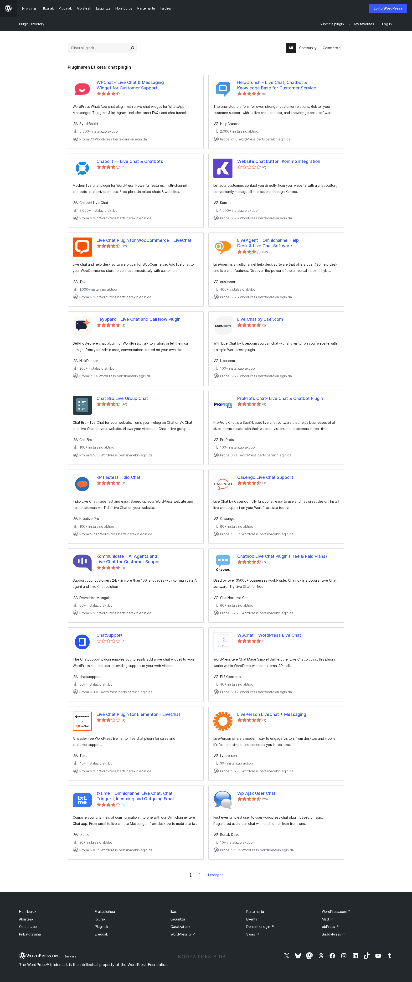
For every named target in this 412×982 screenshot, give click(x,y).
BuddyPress (333, 934)
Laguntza (177, 919)
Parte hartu (255, 912)
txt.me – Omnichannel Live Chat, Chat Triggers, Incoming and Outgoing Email (135, 796)
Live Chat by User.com (260, 319)
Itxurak (100, 919)
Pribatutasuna (30, 934)
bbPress (330, 927)
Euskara (70, 956)
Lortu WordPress (388, 8)
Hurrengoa (214, 875)
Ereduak (101, 934)
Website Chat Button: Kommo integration (278, 161)
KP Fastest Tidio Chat (118, 477)
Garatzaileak (180, 927)
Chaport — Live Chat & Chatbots (130, 161)
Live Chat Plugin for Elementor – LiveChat (138, 714)
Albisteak (26, 919)
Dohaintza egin (260, 927)
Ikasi (173, 912)
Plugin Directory (31, 24)
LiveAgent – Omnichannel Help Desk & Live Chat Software (268, 243)
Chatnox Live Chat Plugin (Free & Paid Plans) (282, 556)
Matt (327, 919)
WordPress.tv (183, 934)
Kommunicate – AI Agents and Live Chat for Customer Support (129, 559)
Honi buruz (27, 912)
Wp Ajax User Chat (256, 793)
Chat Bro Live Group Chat (122, 398)
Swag (252, 934)
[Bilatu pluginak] (132, 48)
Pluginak (101, 927)
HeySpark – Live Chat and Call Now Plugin (138, 319)
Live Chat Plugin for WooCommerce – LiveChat (144, 240)
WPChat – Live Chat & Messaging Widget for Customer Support (130, 85)
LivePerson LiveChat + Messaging (271, 714)
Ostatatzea (28, 927)
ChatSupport (110, 635)
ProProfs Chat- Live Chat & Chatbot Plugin (280, 398)
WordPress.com (336, 912)
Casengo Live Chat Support (265, 477)
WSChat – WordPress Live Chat (269, 635)
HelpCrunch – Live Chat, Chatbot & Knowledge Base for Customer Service (276, 85)
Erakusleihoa (105, 912)
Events (251, 919)
